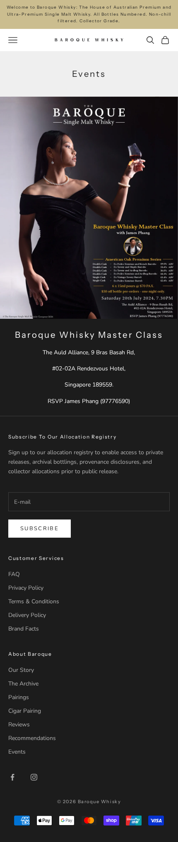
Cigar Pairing (24, 711)
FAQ (14, 574)
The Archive (23, 684)
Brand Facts (23, 629)
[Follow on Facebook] (12, 777)
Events (17, 752)
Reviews (19, 724)
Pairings (18, 697)
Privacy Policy (25, 588)
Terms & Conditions (33, 601)
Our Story (21, 670)
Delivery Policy (27, 615)
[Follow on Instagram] (34, 777)
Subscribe (39, 528)
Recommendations (32, 738)
